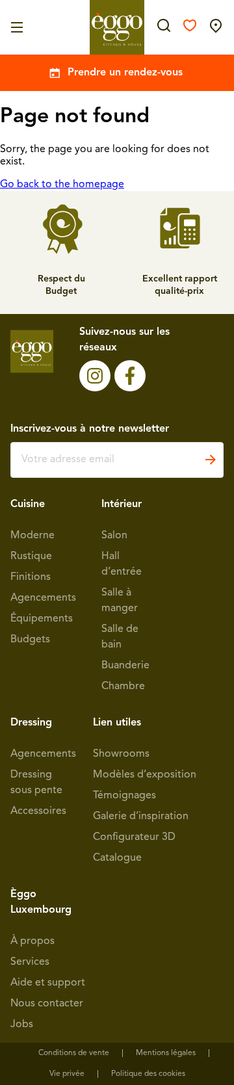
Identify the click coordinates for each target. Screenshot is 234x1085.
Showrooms (121, 754)
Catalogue (117, 858)
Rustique (31, 556)
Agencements (43, 598)
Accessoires (38, 811)
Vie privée (66, 1074)
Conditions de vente (73, 1053)
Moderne (32, 535)
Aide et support (47, 983)
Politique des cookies (148, 1074)
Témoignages (124, 796)
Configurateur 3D (134, 837)
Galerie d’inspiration (140, 816)
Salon (114, 535)
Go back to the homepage (62, 184)
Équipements (41, 619)
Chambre (123, 686)
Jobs (21, 1024)
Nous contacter (46, 1004)
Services (29, 962)
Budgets (30, 639)
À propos (32, 941)
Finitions (30, 577)
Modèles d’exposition (144, 775)
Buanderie (125, 665)
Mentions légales (166, 1053)
